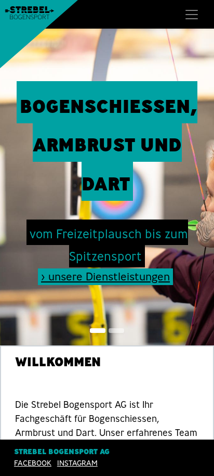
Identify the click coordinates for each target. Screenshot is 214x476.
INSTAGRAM (77, 463)
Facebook (32, 463)
